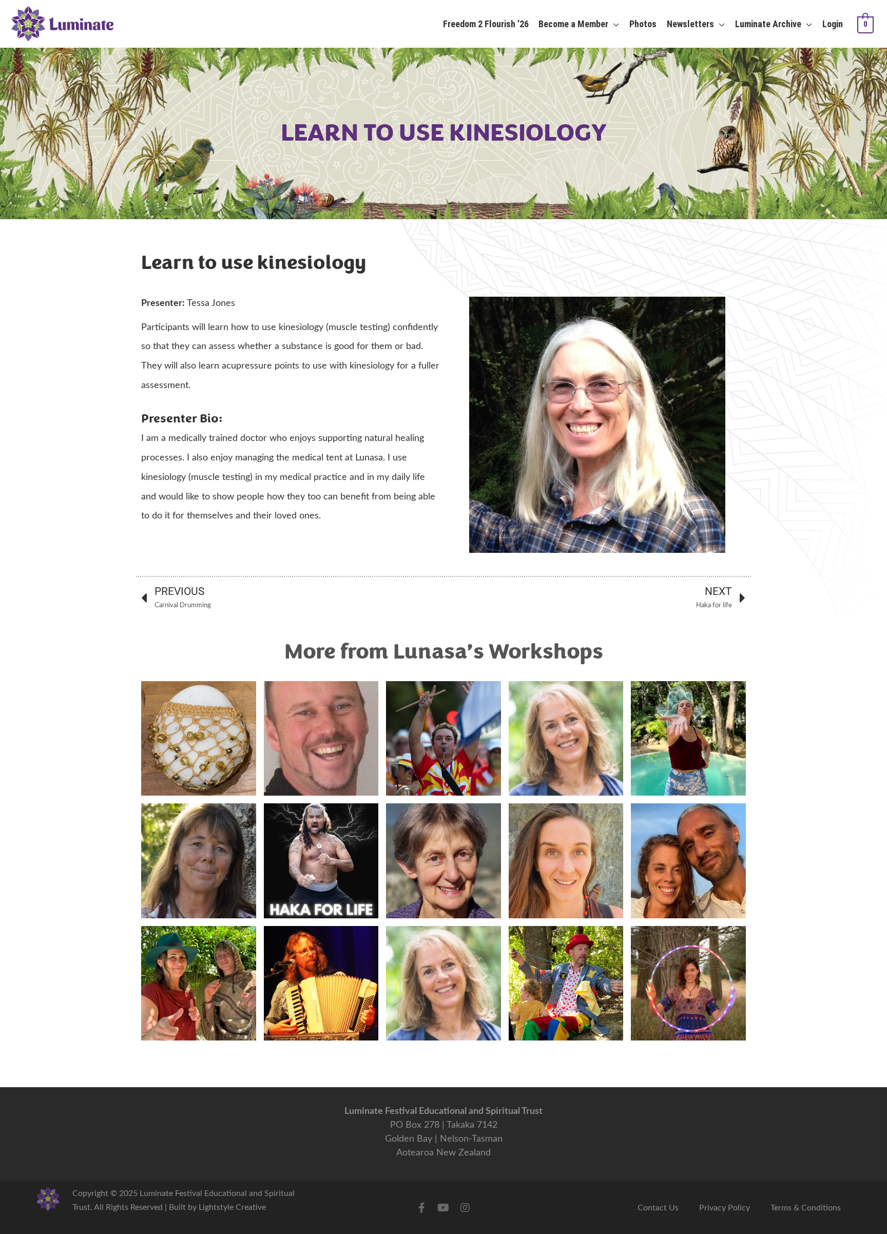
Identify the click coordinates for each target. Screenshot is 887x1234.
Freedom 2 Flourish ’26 (486, 23)
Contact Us (658, 1208)
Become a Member (573, 23)
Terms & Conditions (805, 1208)
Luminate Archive (768, 23)
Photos (643, 23)
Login (832, 23)
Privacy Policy (724, 1208)
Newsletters (690, 23)
